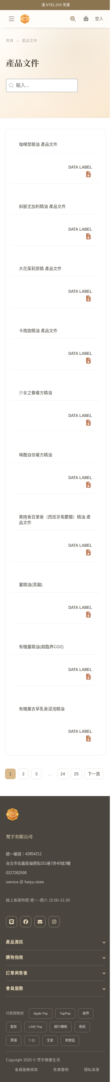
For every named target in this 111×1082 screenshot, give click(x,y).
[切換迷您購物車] (86, 18)
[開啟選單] (11, 18)
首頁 (10, 41)
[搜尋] (73, 18)
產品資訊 (14, 955)
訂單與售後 (17, 986)
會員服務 (14, 1001)
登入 (99, 18)
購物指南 (14, 970)
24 (62, 774)
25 (76, 774)
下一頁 (94, 774)
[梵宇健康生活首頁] (12, 814)
